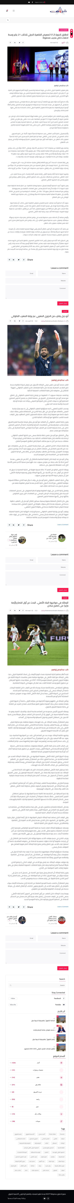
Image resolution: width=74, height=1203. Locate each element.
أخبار (54, 1018)
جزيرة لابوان (61, 1161)
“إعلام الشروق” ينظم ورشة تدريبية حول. (43, 1039)
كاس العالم (23, 1166)
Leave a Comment (62, 524)
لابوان (62, 1170)
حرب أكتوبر (41, 1161)
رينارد (40, 1166)
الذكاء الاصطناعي (20, 1139)
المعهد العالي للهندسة (58, 1152)
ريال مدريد (48, 1166)
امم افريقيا (61, 1157)
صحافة (32, 1166)
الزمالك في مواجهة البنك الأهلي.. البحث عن (51, 536)
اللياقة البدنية (61, 1148)
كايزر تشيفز (13, 1166)
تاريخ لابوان (44, 1157)
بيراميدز (53, 1157)
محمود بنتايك (35, 1170)
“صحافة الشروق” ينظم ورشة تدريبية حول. (43, 1020)
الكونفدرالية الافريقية (24, 1143)
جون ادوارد (51, 1161)
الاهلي (55, 1139)
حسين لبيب (32, 1161)
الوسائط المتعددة (22, 1152)
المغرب (46, 1152)
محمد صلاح (46, 1170)
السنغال (54, 1143)
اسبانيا (62, 1139)
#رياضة (65, 311)
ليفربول (55, 1170)
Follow (13, 998)
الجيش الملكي (45, 1139)
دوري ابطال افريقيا (59, 1166)
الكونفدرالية (38, 1143)
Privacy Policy (21, 1198)
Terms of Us (12, 1198)
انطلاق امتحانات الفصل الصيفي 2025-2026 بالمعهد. (39, 1048)
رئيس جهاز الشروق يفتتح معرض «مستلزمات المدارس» (13, 538)
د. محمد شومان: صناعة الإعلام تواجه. (44, 1030)
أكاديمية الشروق (30, 1134)
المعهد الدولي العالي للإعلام (31, 1148)
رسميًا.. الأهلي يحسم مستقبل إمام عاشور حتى (51, 918)
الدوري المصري (33, 1139)
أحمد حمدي (42, 1134)
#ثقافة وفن (63, 30)
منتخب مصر (18, 1170)
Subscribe (13, 1005)
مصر (26, 1170)
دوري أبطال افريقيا (20, 1161)
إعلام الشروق (18, 1134)
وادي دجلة (61, 1175)
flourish (62, 1134)
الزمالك (62, 1143)
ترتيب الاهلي (34, 1157)
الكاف (46, 1143)
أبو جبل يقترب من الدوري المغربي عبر (12, 918)
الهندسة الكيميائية (35, 1152)
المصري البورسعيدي (48, 1148)
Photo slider (52, 1134)
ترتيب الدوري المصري (20, 1157)
